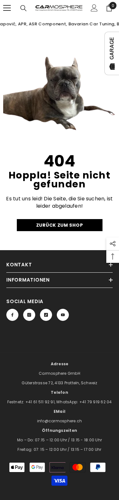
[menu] (7, 8)
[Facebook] (12, 315)
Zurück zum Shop (59, 225)
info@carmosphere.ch (59, 421)
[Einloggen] (94, 7)
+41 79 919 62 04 (95, 402)
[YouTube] (63, 315)
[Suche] (23, 8)
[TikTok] (46, 315)
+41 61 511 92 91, (40, 402)
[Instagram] (29, 315)
